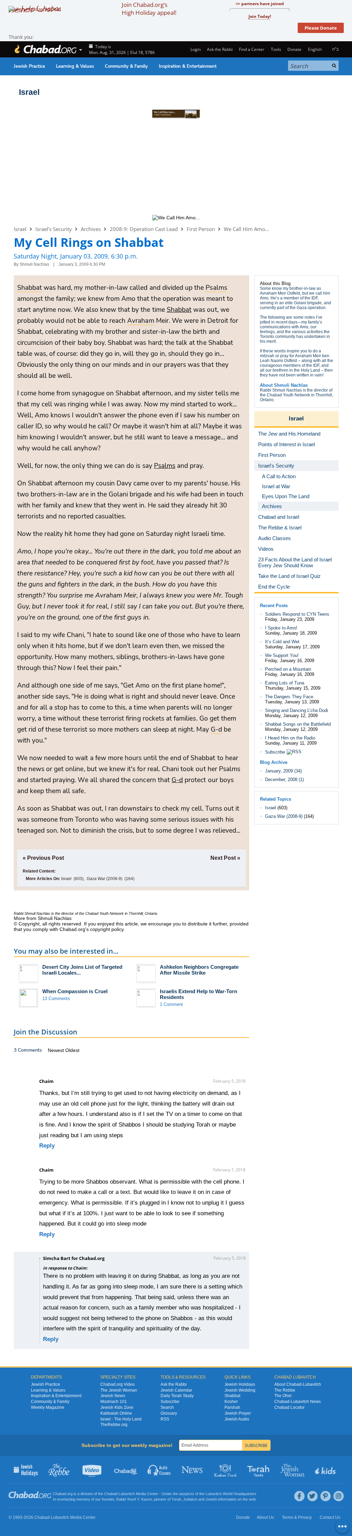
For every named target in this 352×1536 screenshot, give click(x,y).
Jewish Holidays (239, 1384)
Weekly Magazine (47, 1407)
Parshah (232, 1407)
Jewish (211, 1499)
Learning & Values (75, 66)
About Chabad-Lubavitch (297, 1384)
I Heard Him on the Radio (290, 737)
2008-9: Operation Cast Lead (144, 229)
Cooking (226, 1469)
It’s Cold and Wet (282, 641)
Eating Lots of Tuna (284, 682)
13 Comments (56, 998)
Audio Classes (159, 1469)
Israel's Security (53, 229)
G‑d (177, 780)
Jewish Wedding (239, 1390)
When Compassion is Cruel (75, 991)
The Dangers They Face (289, 696)
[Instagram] (338, 1496)
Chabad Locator (289, 1407)
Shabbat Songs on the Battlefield (298, 724)
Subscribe (275, 752)
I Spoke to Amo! (281, 627)
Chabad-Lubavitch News (297, 1401)
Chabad (110, 1494)
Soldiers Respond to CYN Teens (297, 614)
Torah (176, 1499)
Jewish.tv (92, 1469)
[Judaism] (45, 49)
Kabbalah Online (116, 1413)
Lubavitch (127, 1494)
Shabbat (179, 309)
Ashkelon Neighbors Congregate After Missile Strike (199, 970)
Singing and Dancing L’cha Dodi (296, 710)
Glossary (169, 1413)
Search (167, 1407)
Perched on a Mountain (288, 669)
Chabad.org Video (117, 1384)
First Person (201, 229)
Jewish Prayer (237, 1413)
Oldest (72, 1050)
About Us (265, 1517)
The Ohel (283, 1395)
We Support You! (282, 655)
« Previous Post (43, 858)
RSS (165, 1419)
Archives (91, 229)
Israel (29, 92)
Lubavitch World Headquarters (231, 1494)
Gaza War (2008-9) (104, 878)
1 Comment (171, 1004)
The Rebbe (284, 1390)
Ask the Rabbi (220, 49)
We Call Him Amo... (246, 229)
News (192, 1469)
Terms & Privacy (297, 1517)
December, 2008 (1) (284, 779)
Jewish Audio (236, 1419)
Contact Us (330, 1517)
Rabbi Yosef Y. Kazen (134, 1499)
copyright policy (106, 929)
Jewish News (112, 1395)
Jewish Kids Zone (116, 1407)
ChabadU (126, 1469)
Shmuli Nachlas (34, 264)
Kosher (231, 1401)
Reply (47, 1145)
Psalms (164, 465)
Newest (56, 1050)
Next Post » (225, 858)
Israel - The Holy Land (121, 1419)
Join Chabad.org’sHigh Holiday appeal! (149, 9)
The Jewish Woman (118, 1390)
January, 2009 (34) (283, 771)
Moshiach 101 (113, 1401)
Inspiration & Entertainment (188, 66)
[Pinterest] (325, 1496)
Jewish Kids (326, 1469)
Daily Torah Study (177, 1395)
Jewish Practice (29, 66)
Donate (294, 49)
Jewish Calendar (176, 1390)
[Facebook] (299, 1496)
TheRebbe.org (114, 1424)
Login (194, 49)
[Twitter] (312, 1496)
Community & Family (126, 66)
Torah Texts (259, 1469)
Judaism (190, 1499)
